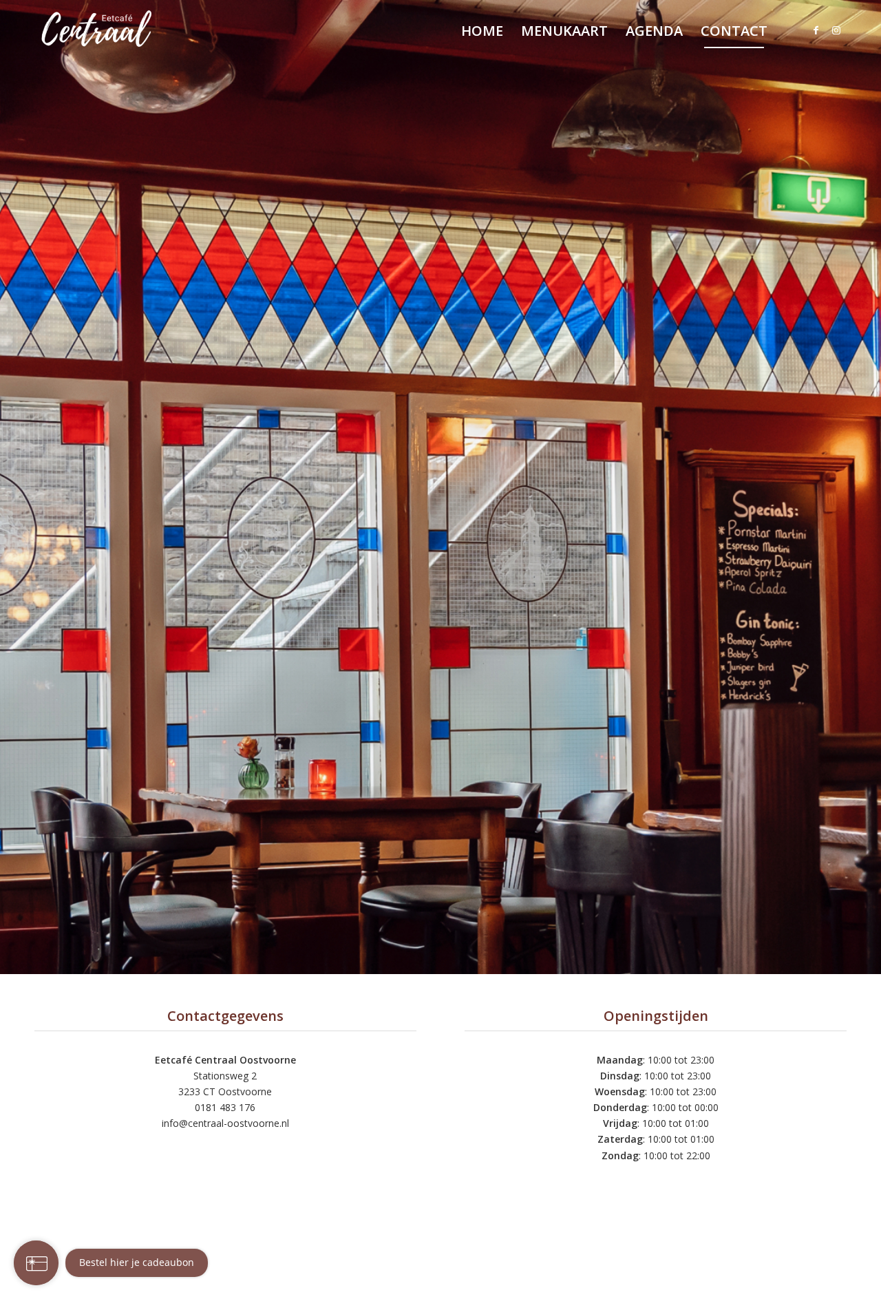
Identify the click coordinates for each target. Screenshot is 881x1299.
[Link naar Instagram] (836, 30)
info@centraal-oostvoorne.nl (225, 1123)
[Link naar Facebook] (815, 30)
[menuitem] (482, 31)
